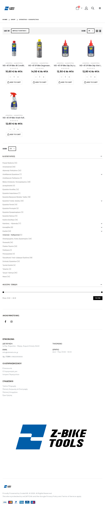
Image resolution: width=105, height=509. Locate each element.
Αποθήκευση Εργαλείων (11, 174)
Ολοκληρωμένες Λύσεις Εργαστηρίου (15, 239)
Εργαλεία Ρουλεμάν (9, 208)
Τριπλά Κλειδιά (8, 265)
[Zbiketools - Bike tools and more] (10, 8)
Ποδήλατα (6, 250)
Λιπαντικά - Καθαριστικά (14, 63)
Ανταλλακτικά (7, 167)
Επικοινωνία (7, 368)
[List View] (100, 31)
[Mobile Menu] (99, 8)
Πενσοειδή (6, 242)
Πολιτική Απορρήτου (10, 392)
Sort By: (7, 31)
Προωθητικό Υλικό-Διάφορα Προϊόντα (16, 258)
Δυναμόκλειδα (7, 186)
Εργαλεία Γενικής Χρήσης (11, 201)
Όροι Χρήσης (7, 395)
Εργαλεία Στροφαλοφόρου (12, 212)
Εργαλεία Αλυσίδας (9, 189)
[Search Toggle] (92, 8)
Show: (83, 31)
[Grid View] (97, 31)
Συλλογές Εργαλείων (10, 261)
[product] (14, 48)
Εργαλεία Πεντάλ (8, 204)
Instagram (11, 321)
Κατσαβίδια (6, 227)
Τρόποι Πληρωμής (9, 386)
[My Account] (86, 8)
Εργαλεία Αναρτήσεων (10, 193)
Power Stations (8, 163)
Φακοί (5, 276)
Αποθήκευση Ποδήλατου (11, 178)
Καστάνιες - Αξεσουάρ (10, 223)
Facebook (5, 321)
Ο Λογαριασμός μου (10, 371)
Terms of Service (69, 496)
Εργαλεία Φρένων (9, 216)
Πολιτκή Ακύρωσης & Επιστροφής (15, 389)
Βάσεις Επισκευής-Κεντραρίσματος (15, 182)
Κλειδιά (5, 231)
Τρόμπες (6, 269)
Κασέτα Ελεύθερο (9, 220)
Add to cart (15, 82)
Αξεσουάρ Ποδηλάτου (10, 170)
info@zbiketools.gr (10, 352)
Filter (97, 298)
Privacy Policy (52, 496)
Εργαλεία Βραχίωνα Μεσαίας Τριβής (15, 197)
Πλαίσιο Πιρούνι (8, 246)
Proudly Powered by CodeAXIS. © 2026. (19, 493)
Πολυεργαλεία (7, 254)
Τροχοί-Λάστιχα (8, 273)
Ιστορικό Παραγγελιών (11, 374)
